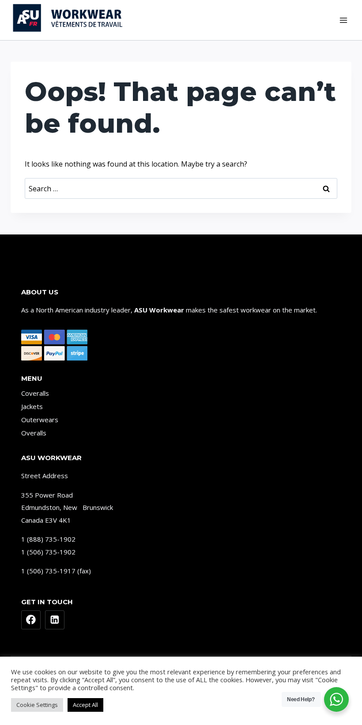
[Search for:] (181, 188)
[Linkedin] (54, 620)
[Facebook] (31, 620)
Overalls (33, 432)
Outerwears (39, 419)
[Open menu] (343, 20)
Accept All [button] (85, 705)
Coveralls (35, 393)
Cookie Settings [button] (37, 705)
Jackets (32, 406)
